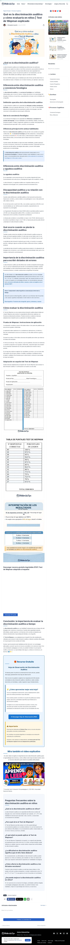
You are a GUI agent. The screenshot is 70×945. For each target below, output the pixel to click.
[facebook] (54, 933)
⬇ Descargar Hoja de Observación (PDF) (24, 717)
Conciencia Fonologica (55, 112)
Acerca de (44, 940)
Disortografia (53, 99)
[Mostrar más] (31, 899)
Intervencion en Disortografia (56, 102)
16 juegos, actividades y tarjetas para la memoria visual (61, 48)
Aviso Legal (50, 940)
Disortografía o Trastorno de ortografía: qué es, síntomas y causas (23, 301)
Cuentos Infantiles (54, 81)
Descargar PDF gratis (10, 614)
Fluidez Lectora (53, 86)
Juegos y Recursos (59, 4)
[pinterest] (67, 933)
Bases (23, 4)
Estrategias (48, 4)
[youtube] (60, 933)
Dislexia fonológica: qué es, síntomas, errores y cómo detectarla (62, 56)
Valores (51, 89)
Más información (18, 940)
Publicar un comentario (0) (24, 919)
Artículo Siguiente (41, 925)
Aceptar (5, 941)
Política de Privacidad (60, 940)
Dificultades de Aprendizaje (35, 4)
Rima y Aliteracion (54, 114)
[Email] (28, 899)
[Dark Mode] (64, 4)
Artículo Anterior (6, 925)
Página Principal (6, 10)
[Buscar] (67, 4)
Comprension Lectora (55, 79)
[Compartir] (43, 25)
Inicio (18, 4)
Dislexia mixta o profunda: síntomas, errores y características (62, 39)
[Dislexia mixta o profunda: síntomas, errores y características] (52, 39)
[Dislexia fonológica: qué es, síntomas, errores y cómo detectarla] (52, 56)
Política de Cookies (41, 942)
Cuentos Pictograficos (55, 84)
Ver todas (43, 905)
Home (38, 940)
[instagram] (64, 933)
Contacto (50, 942)
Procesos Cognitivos (16, 10)
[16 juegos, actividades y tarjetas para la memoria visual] (52, 48)
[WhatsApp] (25, 899)
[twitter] (57, 933)
